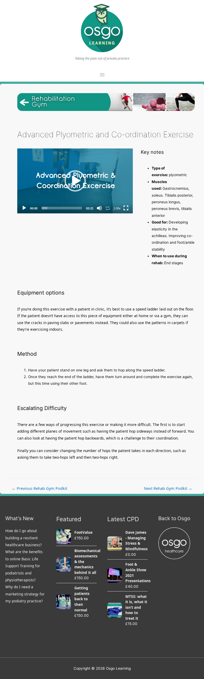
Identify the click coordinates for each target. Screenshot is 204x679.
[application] (75, 181)
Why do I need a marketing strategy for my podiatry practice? (25, 593)
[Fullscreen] (126, 208)
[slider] (62, 208)
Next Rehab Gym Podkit (168, 488)
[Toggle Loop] (107, 208)
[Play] (24, 208)
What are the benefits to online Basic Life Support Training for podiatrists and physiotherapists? (24, 565)
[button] (75, 181)
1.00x (117, 208)
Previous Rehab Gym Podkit (39, 488)
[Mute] (99, 208)
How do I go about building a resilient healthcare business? (23, 537)
